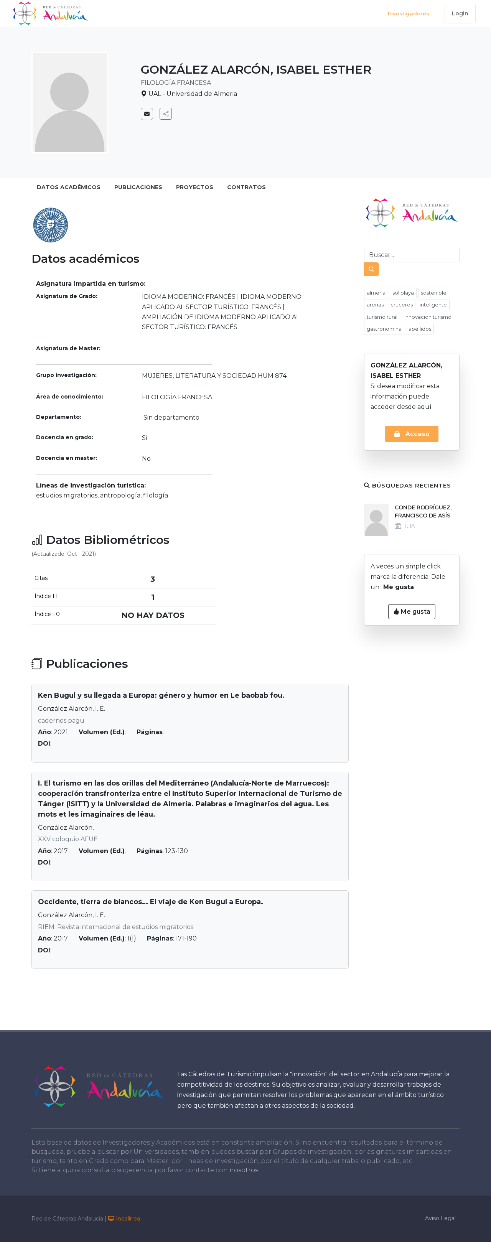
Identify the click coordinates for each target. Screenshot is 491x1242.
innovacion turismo (427, 317)
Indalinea (127, 1218)
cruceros (401, 304)
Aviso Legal (440, 1218)
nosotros (243, 1170)
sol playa (403, 293)
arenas (375, 304)
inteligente (433, 304)
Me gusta (414, 611)
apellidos (420, 329)
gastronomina (384, 329)
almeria (376, 293)
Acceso (417, 434)
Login (460, 13)
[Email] (147, 114)
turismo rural (382, 317)
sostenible (434, 293)
